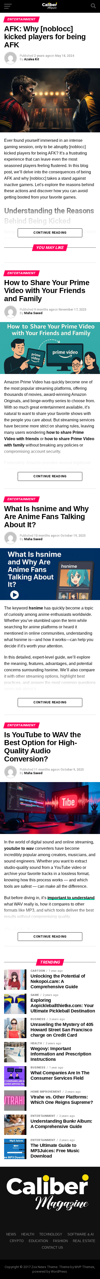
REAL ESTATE (84, 1241)
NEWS (11, 1234)
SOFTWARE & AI (80, 1234)
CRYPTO (17, 1241)
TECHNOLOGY (50, 1234)
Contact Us (52, 1247)
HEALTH (27, 1234)
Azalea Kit (31, 59)
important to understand (71, 898)
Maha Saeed (33, 313)
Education (38, 1241)
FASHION (60, 1241)
